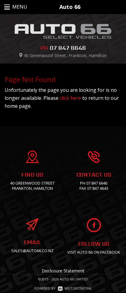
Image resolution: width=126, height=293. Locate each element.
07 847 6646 (68, 48)
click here (70, 98)
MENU (13, 6)
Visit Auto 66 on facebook (93, 252)
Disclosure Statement (63, 271)
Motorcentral (78, 288)
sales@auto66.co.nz (32, 250)
